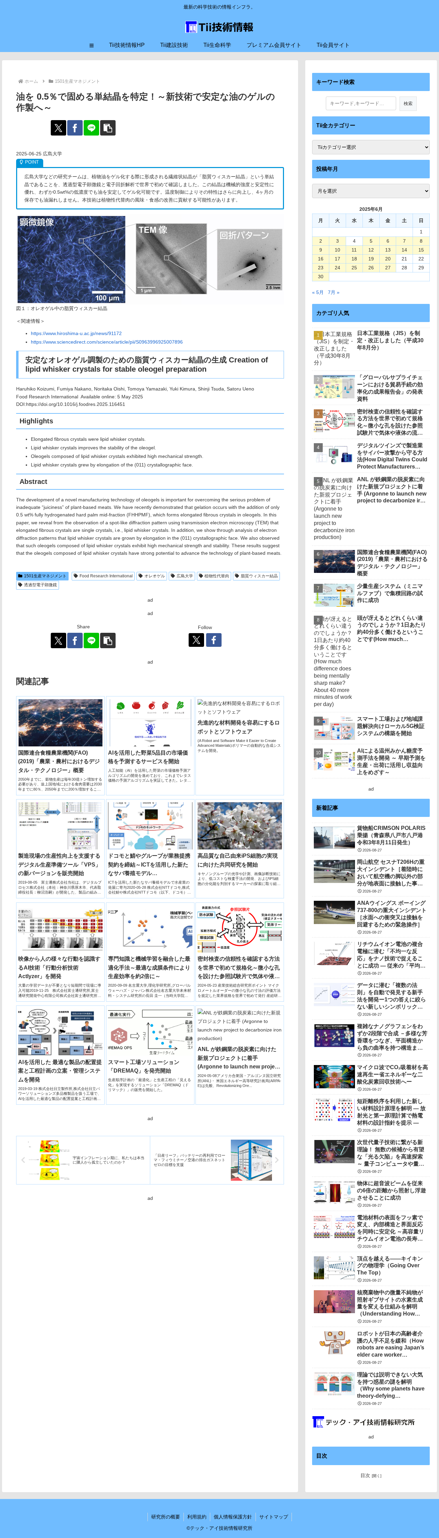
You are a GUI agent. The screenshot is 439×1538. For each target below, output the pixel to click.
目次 (365, 1475)
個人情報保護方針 (233, 1517)
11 (354, 250)
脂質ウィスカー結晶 (259, 576)
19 (371, 258)
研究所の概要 (165, 1517)
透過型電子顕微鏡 (40, 584)
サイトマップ (273, 1517)
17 (337, 258)
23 (320, 267)
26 (371, 267)
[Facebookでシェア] (75, 128)
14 (404, 250)
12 (371, 250)
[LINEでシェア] (91, 128)
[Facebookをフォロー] (214, 640)
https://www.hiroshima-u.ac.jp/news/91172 (76, 333)
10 (337, 250)
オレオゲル (154, 576)
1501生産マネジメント (45, 576)
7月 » (334, 292)
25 (354, 267)
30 (320, 276)
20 (388, 258)
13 (388, 250)
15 (421, 250)
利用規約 (196, 1517)
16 (320, 258)
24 (337, 267)
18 (354, 258)
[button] (108, 128)
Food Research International (106, 576)
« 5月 (318, 292)
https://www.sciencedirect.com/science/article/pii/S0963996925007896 (107, 342)
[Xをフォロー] (196, 640)
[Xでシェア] (58, 128)
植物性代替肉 (216, 576)
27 (388, 267)
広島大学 (185, 576)
